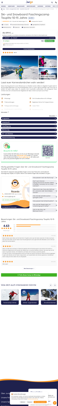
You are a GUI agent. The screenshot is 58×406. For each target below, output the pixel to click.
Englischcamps (20, 6)
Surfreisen (40, 6)
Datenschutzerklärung (33, 399)
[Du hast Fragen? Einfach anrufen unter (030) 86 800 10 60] (56, 2)
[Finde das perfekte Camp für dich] (54, 403)
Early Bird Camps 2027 (24, 9)
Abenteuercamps (31, 6)
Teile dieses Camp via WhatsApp (29, 275)
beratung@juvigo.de (24, 157)
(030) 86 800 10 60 (21, 155)
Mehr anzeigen (4, 112)
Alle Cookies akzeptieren (40, 402)
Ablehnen (23, 402)
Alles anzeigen (52, 115)
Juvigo (3, 9)
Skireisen (3, 6)
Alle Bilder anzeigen (48, 76)
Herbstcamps (11, 6)
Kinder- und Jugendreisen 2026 (12, 9)
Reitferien (48, 6)
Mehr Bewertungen (28, 268)
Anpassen (30, 402)
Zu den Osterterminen (29, 49)
